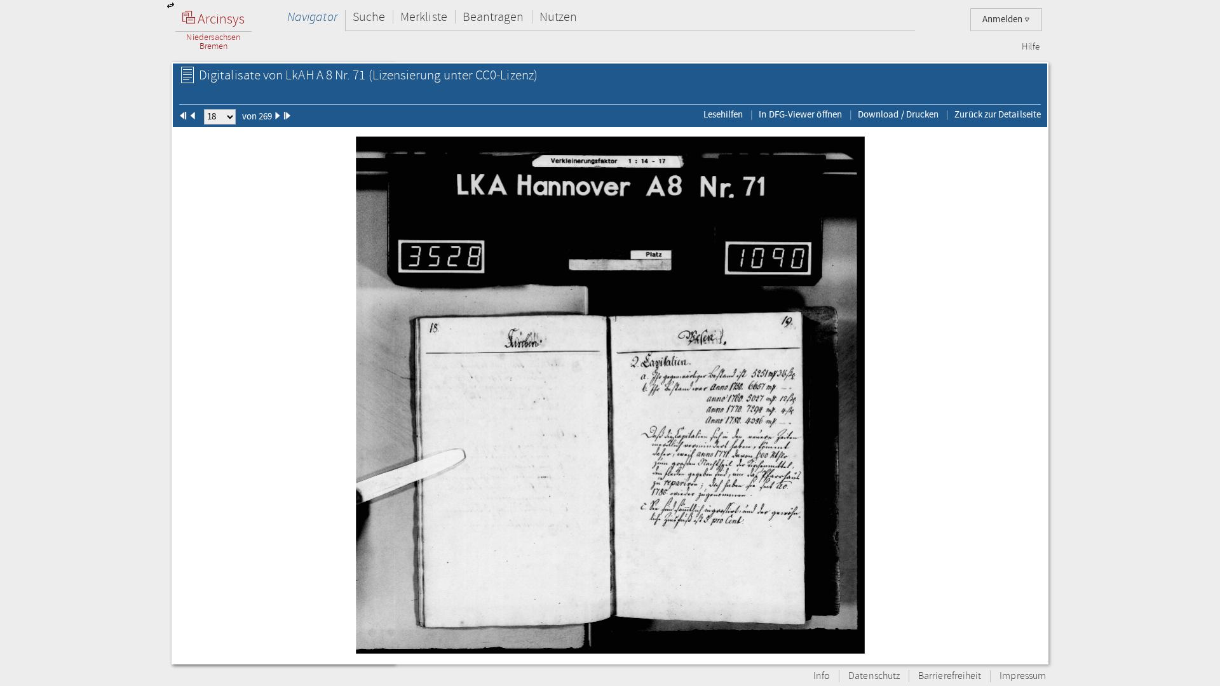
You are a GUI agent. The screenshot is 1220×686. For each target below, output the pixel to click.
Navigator (312, 17)
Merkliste (423, 17)
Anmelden (1003, 19)
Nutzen (558, 17)
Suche (369, 17)
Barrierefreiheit (949, 676)
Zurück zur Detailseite (997, 114)
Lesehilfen (723, 114)
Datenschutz (874, 676)
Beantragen (493, 17)
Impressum (1023, 676)
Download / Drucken (898, 114)
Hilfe (1031, 47)
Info (821, 676)
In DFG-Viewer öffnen (800, 114)
